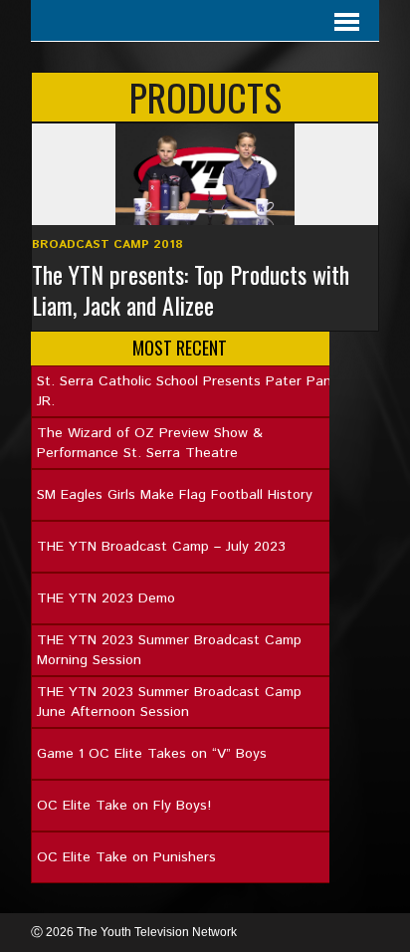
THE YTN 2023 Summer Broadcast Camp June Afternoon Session (169, 702)
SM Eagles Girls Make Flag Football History (174, 495)
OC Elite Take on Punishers (126, 857)
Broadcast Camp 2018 (107, 244)
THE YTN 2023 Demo (106, 598)
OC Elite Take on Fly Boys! (124, 806)
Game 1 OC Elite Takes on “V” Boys (152, 754)
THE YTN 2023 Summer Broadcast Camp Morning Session (169, 650)
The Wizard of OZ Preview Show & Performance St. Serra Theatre (150, 443)
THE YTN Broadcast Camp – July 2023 (161, 547)
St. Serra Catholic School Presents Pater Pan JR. (184, 391)
